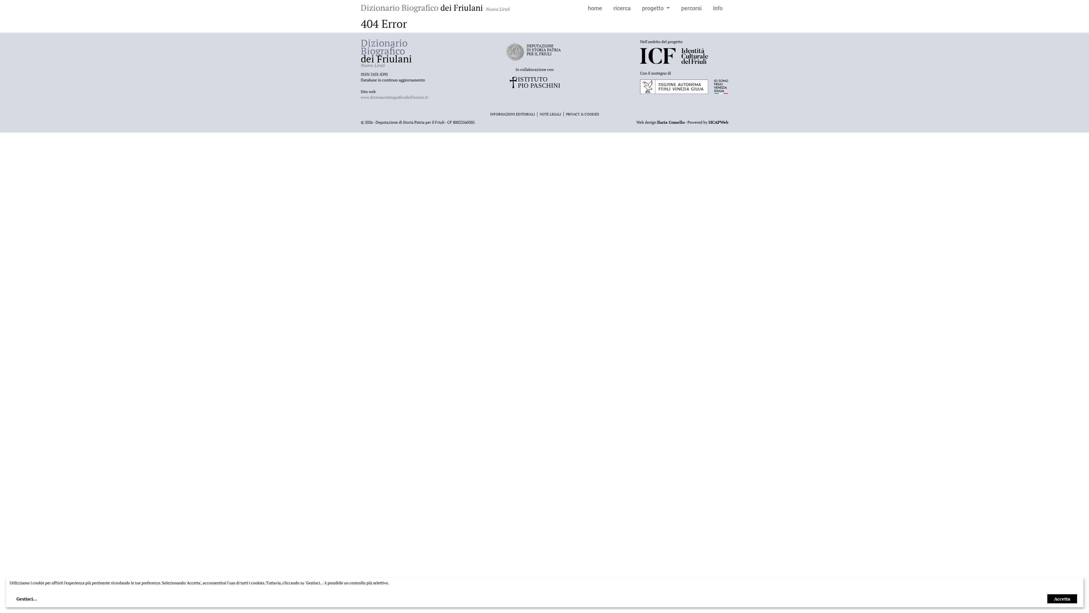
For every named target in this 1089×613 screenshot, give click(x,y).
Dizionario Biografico (435, 7)
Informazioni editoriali (512, 114)
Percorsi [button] (691, 8)
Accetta (1062, 599)
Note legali (550, 114)
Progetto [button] (653, 8)
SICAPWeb (718, 122)
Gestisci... (26, 599)
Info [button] (718, 8)
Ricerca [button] (622, 8)
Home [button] (595, 8)
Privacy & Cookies (582, 114)
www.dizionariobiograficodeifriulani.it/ (395, 97)
